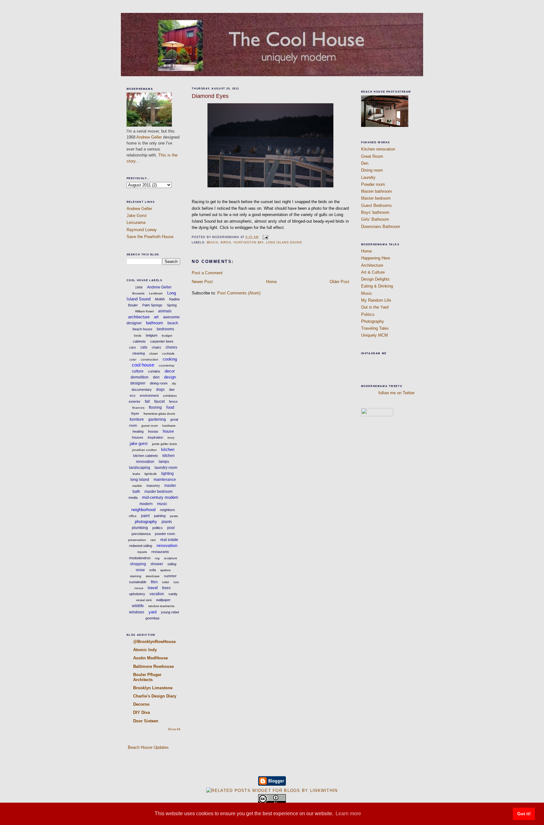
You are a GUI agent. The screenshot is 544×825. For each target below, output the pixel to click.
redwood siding (140, 546)
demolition (140, 377)
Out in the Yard (374, 307)
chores (171, 347)
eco (132, 395)
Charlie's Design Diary (154, 696)
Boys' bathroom (375, 212)
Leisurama (136, 222)
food (170, 407)
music (162, 504)
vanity (173, 594)
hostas (153, 431)
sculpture (170, 558)
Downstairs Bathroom (380, 226)
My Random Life (376, 300)
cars (132, 347)
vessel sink (144, 600)
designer (137, 383)
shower (156, 564)
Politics (368, 314)
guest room (149, 425)
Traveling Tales (375, 328)
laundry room (166, 467)
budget (167, 335)
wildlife (138, 606)
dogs (160, 389)
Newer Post (202, 281)
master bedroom (158, 491)
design (170, 377)
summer (170, 576)
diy (174, 383)
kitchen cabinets (145, 456)
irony (170, 437)
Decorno (141, 704)
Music (366, 293)
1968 (139, 287)
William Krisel (144, 311)
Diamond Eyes (210, 96)
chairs (156, 347)
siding (171, 564)
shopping (138, 564)
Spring (172, 305)
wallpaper (163, 600)
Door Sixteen (145, 721)
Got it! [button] (524, 813)
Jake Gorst (137, 215)
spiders (165, 570)
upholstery (137, 594)
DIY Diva (141, 712)
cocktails (168, 353)
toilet (165, 582)
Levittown (156, 293)
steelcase (153, 576)
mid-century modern (160, 497)
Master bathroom (376, 191)
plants (167, 522)
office (133, 516)
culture (138, 371)
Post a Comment (207, 272)
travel (153, 587)
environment (149, 395)
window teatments (161, 606)
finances (138, 407)
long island (139, 479)
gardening (157, 419)
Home (271, 281)
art (156, 317)
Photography (372, 321)
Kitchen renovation (378, 149)
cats (143, 347)
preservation (137, 540)
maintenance (165, 479)
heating (138, 431)
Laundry (368, 177)
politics (157, 528)
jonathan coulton (144, 450)
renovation (167, 545)
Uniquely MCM (374, 335)
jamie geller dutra (164, 444)
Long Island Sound (284, 242)
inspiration (155, 437)
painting (160, 516)
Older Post (339, 281)
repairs (142, 552)
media (133, 497)
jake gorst (139, 443)
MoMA (160, 299)
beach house (142, 329)
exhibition (170, 395)
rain (153, 540)
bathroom (154, 323)
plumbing (140, 528)
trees (166, 588)
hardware (169, 425)
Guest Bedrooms (376, 205)
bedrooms (165, 329)
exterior (134, 401)
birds (226, 242)
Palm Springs (152, 305)
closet (153, 353)
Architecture (372, 265)
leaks (136, 473)
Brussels (138, 293)
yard (152, 612)
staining (135, 576)
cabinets (139, 341)
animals (165, 311)
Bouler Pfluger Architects (147, 677)
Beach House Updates (148, 747)
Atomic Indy (145, 649)
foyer (135, 413)
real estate (169, 540)
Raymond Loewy (142, 229)
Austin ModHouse (150, 658)
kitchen (167, 449)
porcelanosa (141, 534)
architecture (139, 317)
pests (174, 516)
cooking (170, 359)
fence (173, 401)
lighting (167, 473)
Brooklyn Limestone (153, 688)
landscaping (139, 467)
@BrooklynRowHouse (154, 641)
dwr (172, 389)
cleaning (138, 353)
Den (364, 163)
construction (149, 359)
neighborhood (143, 509)
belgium (151, 335)
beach (172, 323)
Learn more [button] (348, 813)
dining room (158, 383)
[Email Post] (264, 237)
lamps (164, 461)
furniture (137, 419)
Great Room (372, 156)
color (132, 359)
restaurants (160, 552)
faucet (159, 401)
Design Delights (375, 279)
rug (157, 558)
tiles (154, 582)
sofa (152, 570)
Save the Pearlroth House (150, 236)
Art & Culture (373, 272)
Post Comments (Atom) (238, 293)
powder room (165, 534)
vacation (157, 594)
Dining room (372, 170)
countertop (166, 365)
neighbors (167, 510)
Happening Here (375, 258)
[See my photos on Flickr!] (377, 414)
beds (137, 335)
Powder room (373, 184)
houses (137, 437)
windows (136, 612)
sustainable (137, 582)
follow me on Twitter (396, 392)
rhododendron (139, 558)
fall (147, 401)
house (168, 431)
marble (137, 485)
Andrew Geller (149, 137)
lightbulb (150, 473)
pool (171, 528)
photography (146, 521)
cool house (143, 364)
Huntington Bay (249, 242)
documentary (142, 389)
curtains (154, 371)
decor (170, 371)
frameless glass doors (159, 413)
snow (140, 570)
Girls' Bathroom (375, 219)
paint (145, 516)
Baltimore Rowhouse (153, 666)
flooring (155, 407)
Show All (174, 729)
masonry (153, 485)
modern (146, 504)
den (156, 377)
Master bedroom (376, 198)
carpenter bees (161, 341)
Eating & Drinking (377, 286)
